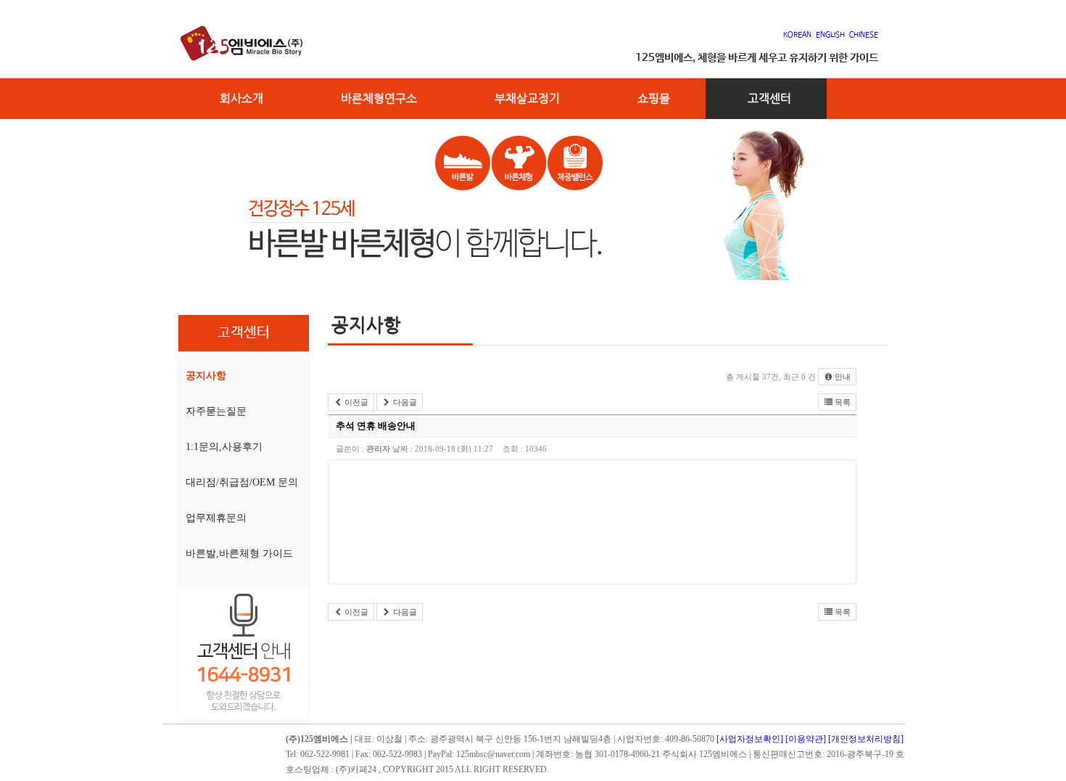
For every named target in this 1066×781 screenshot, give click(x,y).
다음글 (404, 402)
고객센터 (769, 98)
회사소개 (241, 98)
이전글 (355, 402)
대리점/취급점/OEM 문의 (242, 482)
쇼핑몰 (653, 98)
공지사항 (206, 375)
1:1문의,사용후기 (224, 446)
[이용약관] (805, 739)
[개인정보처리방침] (866, 739)
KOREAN (799, 34)
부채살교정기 (527, 98)
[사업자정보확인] (749, 739)
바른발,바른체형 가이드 (239, 553)
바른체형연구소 (379, 98)
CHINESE (863, 34)
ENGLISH (830, 34)
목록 (841, 402)
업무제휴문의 (216, 517)
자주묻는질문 (216, 411)
